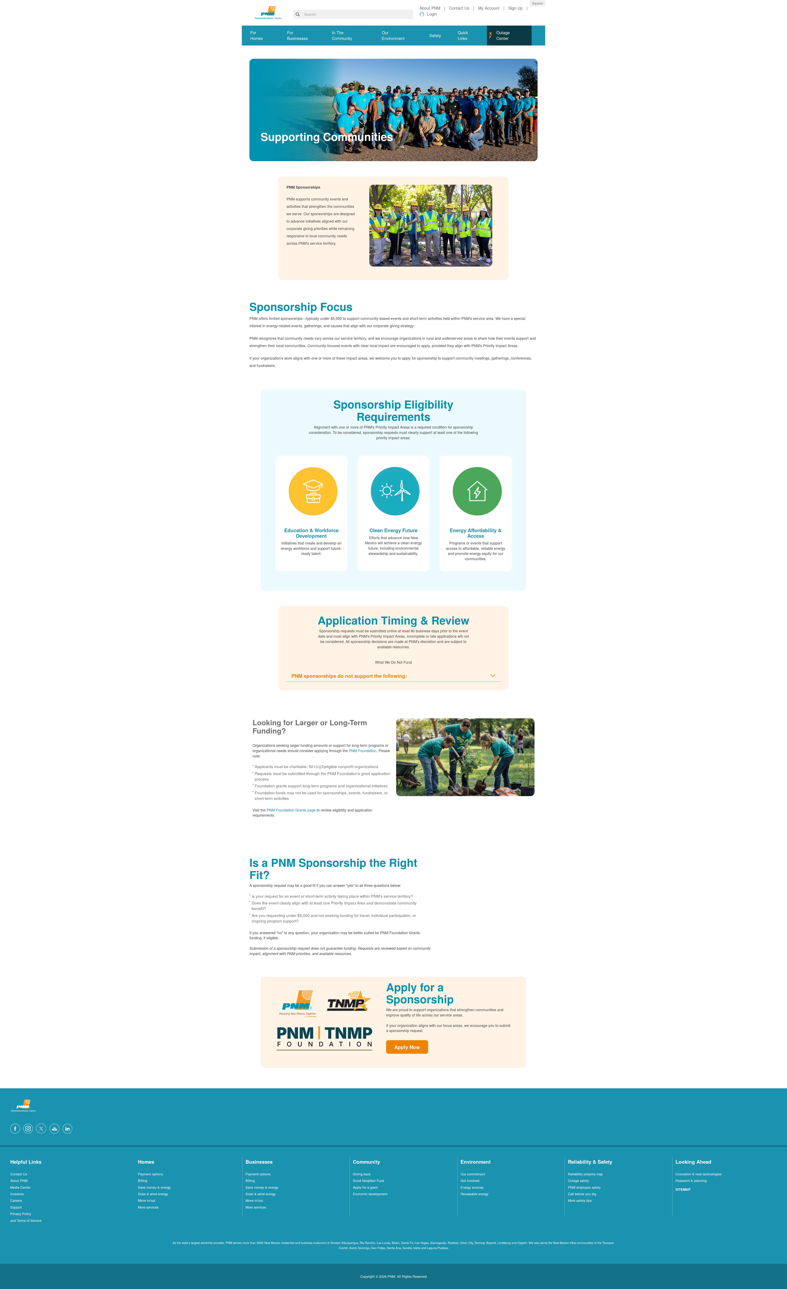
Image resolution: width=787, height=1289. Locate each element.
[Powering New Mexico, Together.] (268, 12)
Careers (16, 1200)
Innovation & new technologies (698, 1173)
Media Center (20, 1187)
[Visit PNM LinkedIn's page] (68, 1128)
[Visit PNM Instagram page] (29, 1128)
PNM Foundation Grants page (291, 810)
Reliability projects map (585, 1173)
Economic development (370, 1193)
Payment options (150, 1173)
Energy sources (472, 1187)
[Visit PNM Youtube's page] (55, 1128)
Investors (17, 1193)
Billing (142, 1180)
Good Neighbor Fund (368, 1180)
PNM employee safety (584, 1187)
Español (537, 3)
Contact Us (18, 1173)
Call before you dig (582, 1193)
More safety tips (580, 1200)
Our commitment (473, 1173)
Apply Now (407, 1046)
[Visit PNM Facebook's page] (16, 1128)
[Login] (423, 14)
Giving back (362, 1173)
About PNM (18, 1180)
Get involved (470, 1180)
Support (16, 1207)
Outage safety (578, 1180)
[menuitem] (260, 35)
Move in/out (146, 1200)
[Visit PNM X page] (42, 1128)
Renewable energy (474, 1193)
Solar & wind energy (153, 1193)
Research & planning (691, 1180)
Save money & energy (154, 1187)
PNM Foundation (362, 750)
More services (148, 1207)
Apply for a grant (365, 1187)
